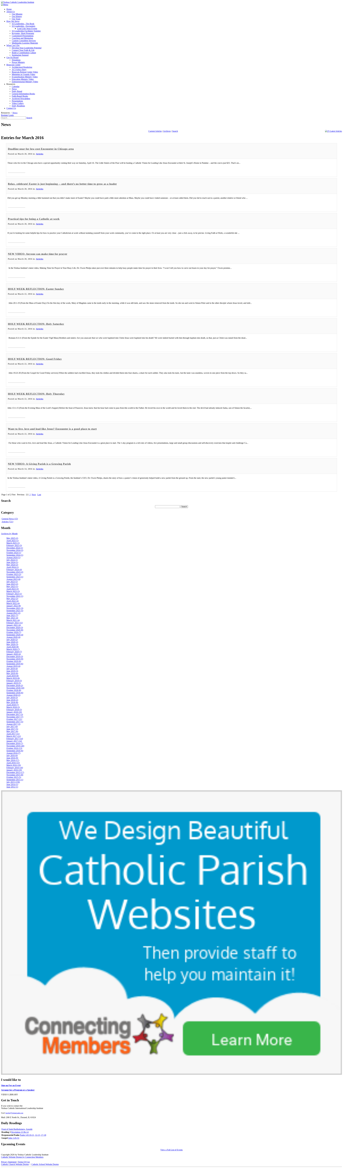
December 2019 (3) (14, 656)
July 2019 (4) (12, 668)
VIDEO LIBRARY (9, 1094)
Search (29, 118)
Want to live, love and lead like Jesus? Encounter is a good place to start (52, 428)
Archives (167, 131)
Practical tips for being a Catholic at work (34, 218)
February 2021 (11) (14, 623)
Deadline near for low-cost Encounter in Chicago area (41, 148)
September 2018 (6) (14, 693)
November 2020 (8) (14, 630)
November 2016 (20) (15, 746)
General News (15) (10, 519)
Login (11, 115)
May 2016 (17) (12, 760)
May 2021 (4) (12, 618)
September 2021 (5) (14, 610)
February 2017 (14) (14, 738)
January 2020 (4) (13, 654)
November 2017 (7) (14, 717)
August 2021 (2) (13, 613)
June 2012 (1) (12, 787)
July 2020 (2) (12, 639)
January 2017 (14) (14, 741)
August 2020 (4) (13, 637)
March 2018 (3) (13, 707)
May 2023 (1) (12, 586)
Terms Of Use (24, 1162)
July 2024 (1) (12, 560)
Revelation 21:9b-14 (20, 1132)
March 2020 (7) (13, 649)
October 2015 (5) (13, 777)
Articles (39, 154)
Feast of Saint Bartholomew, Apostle (16, 1129)
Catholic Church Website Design (15, 1164)
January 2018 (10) (14, 712)
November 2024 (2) (14, 550)
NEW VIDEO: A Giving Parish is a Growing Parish (39, 463)
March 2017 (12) (13, 736)
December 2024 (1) (14, 548)
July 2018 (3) (12, 697)
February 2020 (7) (14, 652)
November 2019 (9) (14, 659)
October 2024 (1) (13, 553)
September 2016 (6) (14, 751)
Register (4, 115)
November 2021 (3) (14, 608)
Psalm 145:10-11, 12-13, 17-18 (33, 1135)
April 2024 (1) (12, 567)
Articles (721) (7, 522)
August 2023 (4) (13, 579)
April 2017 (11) (13, 734)
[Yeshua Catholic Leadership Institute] (17, 2)
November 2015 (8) (14, 775)
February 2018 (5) (14, 710)
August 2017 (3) (13, 724)
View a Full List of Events (171, 1150)
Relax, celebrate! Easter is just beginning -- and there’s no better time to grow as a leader (62, 183)
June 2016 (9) (12, 758)
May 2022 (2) (12, 598)
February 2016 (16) (14, 767)
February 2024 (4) (14, 569)
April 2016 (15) (13, 763)
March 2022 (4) (13, 603)
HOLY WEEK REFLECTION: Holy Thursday (36, 393)
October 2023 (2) (13, 574)
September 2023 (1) (14, 577)
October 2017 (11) (14, 719)
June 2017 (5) (12, 729)
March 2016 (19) (13, 765)
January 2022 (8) (13, 606)
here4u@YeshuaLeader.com (14, 1113)
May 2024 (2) (12, 565)
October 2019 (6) (13, 661)
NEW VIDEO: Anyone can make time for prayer (37, 253)
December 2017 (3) (14, 714)
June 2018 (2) (12, 700)
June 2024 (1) (12, 562)
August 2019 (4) (13, 666)
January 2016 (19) (14, 770)
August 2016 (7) (13, 753)
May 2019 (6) (12, 673)
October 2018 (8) (13, 690)
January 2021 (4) (13, 625)
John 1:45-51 (13, 1138)
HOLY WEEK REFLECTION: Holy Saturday (36, 324)
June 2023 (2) (12, 584)
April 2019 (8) (12, 676)
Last (39, 494)
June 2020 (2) (12, 642)
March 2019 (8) (13, 678)
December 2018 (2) (14, 685)
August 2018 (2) (13, 695)
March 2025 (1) (13, 543)
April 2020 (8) (12, 647)
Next (34, 494)
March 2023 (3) (13, 591)
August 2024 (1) (13, 557)
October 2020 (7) (13, 632)
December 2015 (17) (15, 772)
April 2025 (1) (12, 540)
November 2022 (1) (14, 596)
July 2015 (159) (13, 782)
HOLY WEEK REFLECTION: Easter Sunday (36, 289)
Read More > (17, 170)
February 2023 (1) (14, 594)
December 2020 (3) (14, 627)
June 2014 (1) (12, 784)
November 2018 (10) (15, 688)
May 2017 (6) (12, 731)
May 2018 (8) (12, 702)
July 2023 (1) (12, 582)
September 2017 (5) (14, 722)
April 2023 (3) (12, 589)
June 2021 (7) (12, 615)
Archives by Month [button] (9, 533)
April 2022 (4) (12, 601)
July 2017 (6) (12, 726)
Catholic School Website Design (45, 1164)
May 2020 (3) (12, 644)
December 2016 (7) (14, 743)
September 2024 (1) (14, 555)
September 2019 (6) (14, 664)
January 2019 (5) (13, 683)
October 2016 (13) (14, 748)
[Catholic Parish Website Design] (171, 1074)
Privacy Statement (8, 1162)
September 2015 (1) (14, 780)
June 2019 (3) (12, 671)
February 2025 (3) (14, 545)
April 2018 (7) (12, 705)
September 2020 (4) (14, 635)
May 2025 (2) (12, 538)
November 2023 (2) (14, 572)
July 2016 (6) (12, 755)
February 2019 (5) (14, 681)
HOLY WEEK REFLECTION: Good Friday (35, 359)
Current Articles (155, 131)
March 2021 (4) (13, 620)
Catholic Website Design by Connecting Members (22, 1157)
